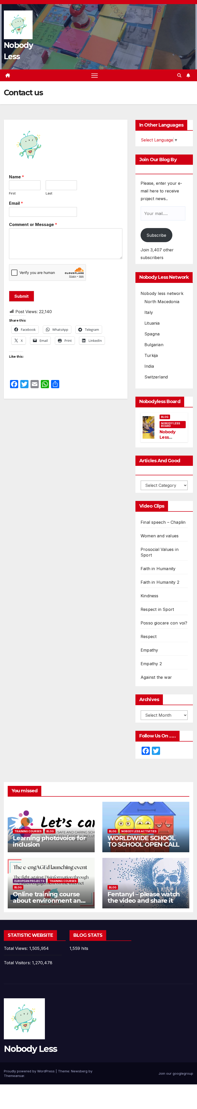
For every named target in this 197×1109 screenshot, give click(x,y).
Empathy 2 (151, 663)
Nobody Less (30, 1048)
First (12, 193)
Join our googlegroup (176, 1073)
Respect (148, 636)
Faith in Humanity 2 (160, 582)
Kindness (150, 595)
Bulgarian (153, 344)
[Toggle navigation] (94, 75)
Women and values (160, 535)
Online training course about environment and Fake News (49, 900)
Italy (148, 312)
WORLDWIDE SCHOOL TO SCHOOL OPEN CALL (143, 841)
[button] (179, 75)
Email (16, 203)
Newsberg (79, 1071)
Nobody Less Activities (138, 831)
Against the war (156, 677)
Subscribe (156, 235)
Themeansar (14, 1076)
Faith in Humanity (158, 568)
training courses (28, 831)
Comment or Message (33, 224)
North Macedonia (161, 301)
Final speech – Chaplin (163, 522)
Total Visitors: (18, 962)
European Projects (29, 880)
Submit (21, 296)
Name (16, 176)
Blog (165, 416)
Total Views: (16, 948)
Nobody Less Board (170, 424)
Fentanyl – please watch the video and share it (143, 897)
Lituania (152, 323)
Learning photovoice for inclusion (49, 841)
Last (49, 193)
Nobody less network (162, 293)
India (149, 366)
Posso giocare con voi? (164, 622)
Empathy (149, 650)
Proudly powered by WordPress (30, 1071)
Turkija (151, 355)
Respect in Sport (157, 609)
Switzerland (156, 376)
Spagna (152, 333)
